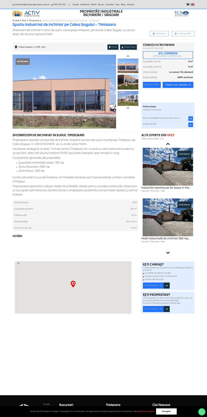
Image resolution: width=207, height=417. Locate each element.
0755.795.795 (59, 4)
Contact (130, 4)
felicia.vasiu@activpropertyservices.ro (161, 118)
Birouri (101, 4)
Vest (24, 21)
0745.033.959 (149, 124)
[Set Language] (192, 4)
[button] (73, 284)
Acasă (76, 4)
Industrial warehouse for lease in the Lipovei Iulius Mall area (165, 187)
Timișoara (34, 21)
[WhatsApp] (201, 411)
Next (128, 108)
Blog (123, 4)
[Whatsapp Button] (69, 5)
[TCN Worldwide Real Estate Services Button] (181, 13)
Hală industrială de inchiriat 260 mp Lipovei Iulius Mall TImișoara (164, 238)
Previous (128, 56)
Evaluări (110, 4)
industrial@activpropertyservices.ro (32, 4)
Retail (94, 4)
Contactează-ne (153, 285)
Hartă (114, 47)
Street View (129, 47)
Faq (117, 4)
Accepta (166, 411)
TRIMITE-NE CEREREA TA (178, 84)
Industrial (85, 4)
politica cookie (146, 411)
